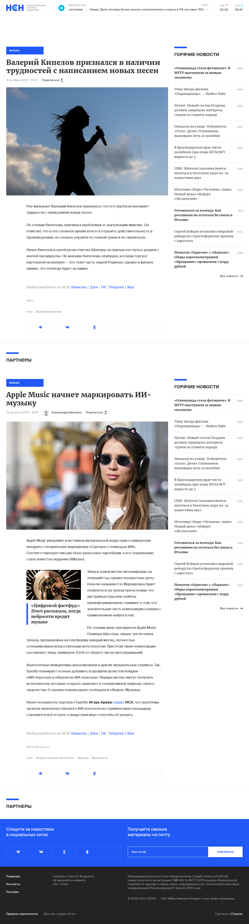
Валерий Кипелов (48, 312)
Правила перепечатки (22, 914)
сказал (118, 702)
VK (103, 287)
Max (130, 287)
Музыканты (100, 758)
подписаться (225, 851)
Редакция (13, 876)
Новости (79, 287)
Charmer (237, 914)
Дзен (94, 287)
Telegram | (118, 287)
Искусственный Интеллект (55, 758)
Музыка (83, 758)
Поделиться (50, 80)
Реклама (12, 892)
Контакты (13, 884)
